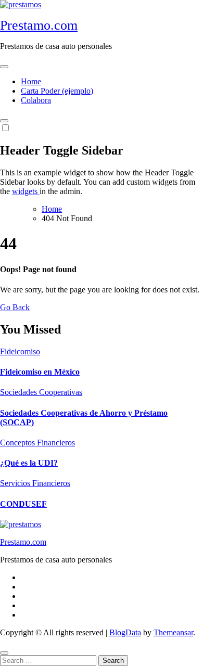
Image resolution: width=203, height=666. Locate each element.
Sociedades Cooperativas (41, 392)
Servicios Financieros (35, 483)
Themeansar (173, 632)
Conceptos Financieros (37, 442)
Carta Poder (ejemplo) (57, 90)
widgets (26, 191)
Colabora (36, 100)
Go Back (15, 307)
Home (31, 81)
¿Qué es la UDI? (29, 462)
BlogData (125, 632)
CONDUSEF (23, 503)
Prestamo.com (39, 25)
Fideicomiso (20, 351)
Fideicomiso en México (40, 371)
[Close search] (4, 653)
